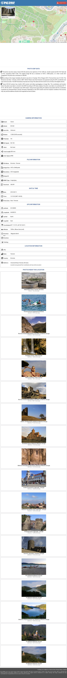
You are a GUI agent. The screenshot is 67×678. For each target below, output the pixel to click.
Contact (65, 669)
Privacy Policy (59, 669)
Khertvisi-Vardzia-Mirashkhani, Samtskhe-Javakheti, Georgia (34, 333)
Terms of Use (52, 669)
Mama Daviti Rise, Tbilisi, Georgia (33, 377)
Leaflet (41, 42)
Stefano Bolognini (51, 42)
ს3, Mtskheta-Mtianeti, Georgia (34, 597)
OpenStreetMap (64, 42)
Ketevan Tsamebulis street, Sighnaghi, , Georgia (34, 509)
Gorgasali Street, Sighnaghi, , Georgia (33, 531)
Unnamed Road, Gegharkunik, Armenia (34, 311)
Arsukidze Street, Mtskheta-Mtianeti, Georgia (34, 443)
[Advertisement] (33, 55)
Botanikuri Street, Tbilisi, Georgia (33, 355)
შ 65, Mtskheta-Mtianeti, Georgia (33, 575)
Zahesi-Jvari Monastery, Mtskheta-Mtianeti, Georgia (34, 421)
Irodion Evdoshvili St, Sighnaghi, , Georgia (33, 487)
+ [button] (64, 37)
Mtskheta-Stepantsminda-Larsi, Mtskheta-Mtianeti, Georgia (33, 619)
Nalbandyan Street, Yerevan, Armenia (34, 289)
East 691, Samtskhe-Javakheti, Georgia (34, 553)
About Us (46, 669)
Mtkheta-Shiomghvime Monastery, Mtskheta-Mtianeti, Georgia (34, 465)
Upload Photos (62, 2)
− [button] (64, 39)
